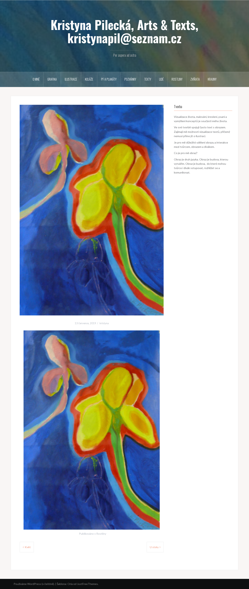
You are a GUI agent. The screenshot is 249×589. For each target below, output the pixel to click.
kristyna (104, 323)
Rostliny (177, 79)
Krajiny (212, 79)
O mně (36, 79)
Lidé (161, 79)
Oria (70, 583)
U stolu (154, 547)
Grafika (52, 79)
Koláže (89, 79)
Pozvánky (130, 79)
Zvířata (195, 79)
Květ (28, 547)
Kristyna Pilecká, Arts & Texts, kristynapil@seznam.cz (124, 31)
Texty (147, 79)
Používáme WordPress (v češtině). (34, 583)
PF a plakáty (109, 79)
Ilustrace (71, 79)
